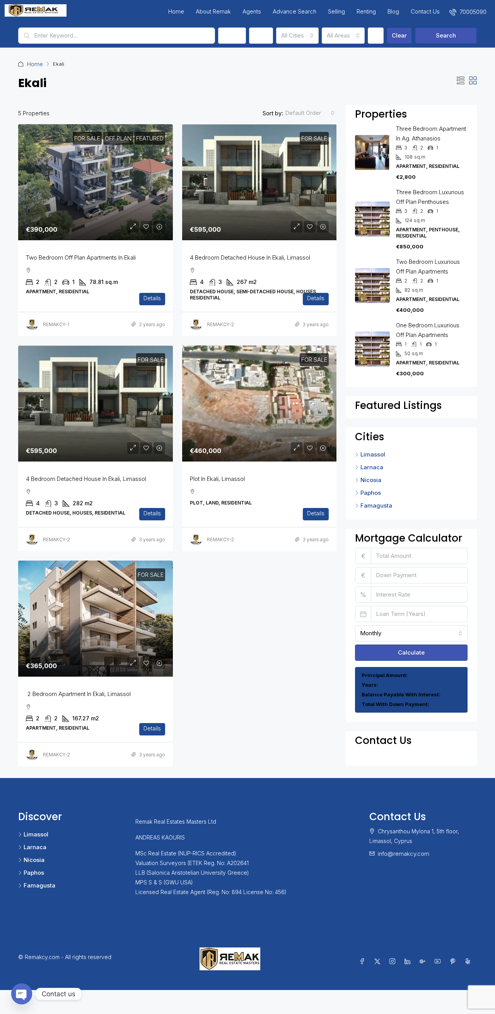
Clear (399, 35)
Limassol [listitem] (372, 454)
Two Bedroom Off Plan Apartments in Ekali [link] (81, 257)
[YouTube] (439, 961)
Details (152, 298)
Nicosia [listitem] (370, 480)
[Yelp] (469, 961)
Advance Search (294, 11)
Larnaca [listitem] (371, 467)
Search (446, 35)
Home (176, 11)
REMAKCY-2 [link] (220, 324)
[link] (95, 182)
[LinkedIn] (409, 961)
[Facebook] (363, 961)
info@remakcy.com (403, 853)
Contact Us (425, 11)
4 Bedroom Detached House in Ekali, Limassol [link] (250, 257)
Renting (366, 11)
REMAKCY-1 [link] (56, 324)
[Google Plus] (424, 961)
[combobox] (297, 35)
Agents (251, 11)
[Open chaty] (21, 993)
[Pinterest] (454, 961)
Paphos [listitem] (370, 492)
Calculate (411, 652)
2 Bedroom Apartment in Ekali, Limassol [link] (78, 694)
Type (261, 35)
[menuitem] (468, 11)
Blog (393, 11)
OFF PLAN (118, 138)
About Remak (213, 11)
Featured (150, 138)
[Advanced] (376, 35)
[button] (460, 80)
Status (232, 35)
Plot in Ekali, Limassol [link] (217, 478)
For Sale (87, 138)
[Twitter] (378, 961)
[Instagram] (393, 961)
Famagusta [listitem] (376, 505)
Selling (336, 11)
